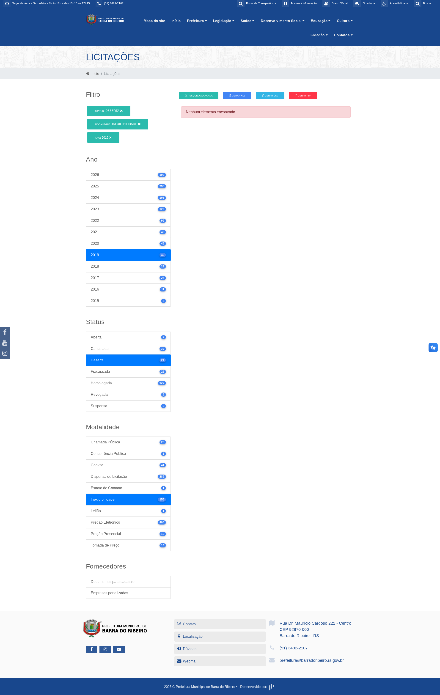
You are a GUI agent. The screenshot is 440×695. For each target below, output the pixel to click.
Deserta (107, 111)
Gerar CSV (271, 95)
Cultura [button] (344, 21)
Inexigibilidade (116, 124)
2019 (102, 137)
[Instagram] (5, 353)
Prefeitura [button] (196, 21)
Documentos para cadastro (113, 582)
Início (176, 21)
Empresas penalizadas (109, 593)
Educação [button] (319, 21)
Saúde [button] (246, 21)
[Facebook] (5, 332)
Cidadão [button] (318, 35)
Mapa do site (154, 21)
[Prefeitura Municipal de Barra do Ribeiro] (105, 19)
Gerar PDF (304, 95)
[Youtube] (5, 343)
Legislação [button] (222, 21)
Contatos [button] (342, 35)
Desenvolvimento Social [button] (281, 21)
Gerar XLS (238, 95)
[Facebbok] (91, 649)
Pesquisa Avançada (200, 95)
